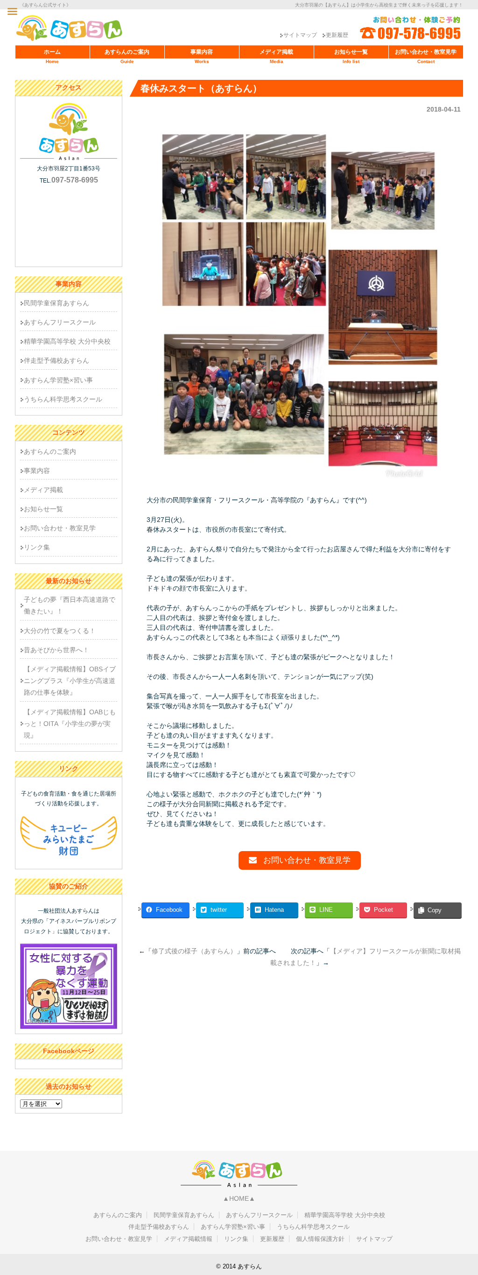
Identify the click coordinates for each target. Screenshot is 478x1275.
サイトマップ (300, 35)
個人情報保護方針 (320, 1238)
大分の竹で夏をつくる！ (60, 630)
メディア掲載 (276, 56)
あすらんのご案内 (127, 56)
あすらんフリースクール (60, 322)
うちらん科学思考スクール (63, 399)
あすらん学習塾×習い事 (58, 380)
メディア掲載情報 (188, 1238)
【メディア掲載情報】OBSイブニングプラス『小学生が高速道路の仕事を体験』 (70, 680)
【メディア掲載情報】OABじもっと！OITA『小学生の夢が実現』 (70, 723)
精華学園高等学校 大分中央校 (67, 341)
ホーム (52, 56)
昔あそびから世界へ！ (56, 650)
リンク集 (37, 547)
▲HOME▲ (239, 1198)
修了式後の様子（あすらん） (194, 951)
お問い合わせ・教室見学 (426, 56)
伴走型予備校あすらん (56, 360)
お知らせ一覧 (351, 56)
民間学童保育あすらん (56, 303)
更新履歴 (337, 35)
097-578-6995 (74, 180)
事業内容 (201, 56)
